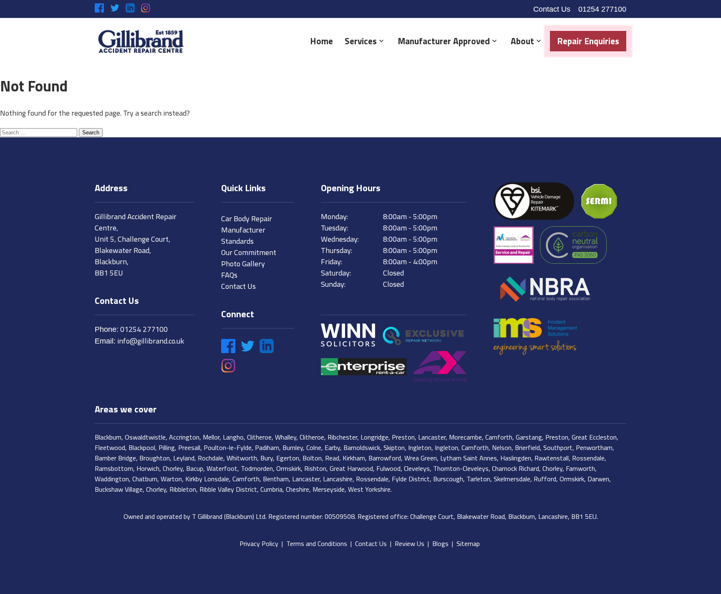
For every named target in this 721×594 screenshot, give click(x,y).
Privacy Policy (258, 543)
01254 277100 (602, 9)
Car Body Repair (246, 218)
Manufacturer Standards (243, 235)
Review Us (409, 543)
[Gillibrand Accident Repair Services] (141, 41)
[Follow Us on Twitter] (114, 8)
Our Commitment (248, 252)
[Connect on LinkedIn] (130, 8)
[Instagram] (145, 8)
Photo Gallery (243, 263)
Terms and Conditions (316, 543)
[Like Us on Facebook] (99, 8)
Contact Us (551, 9)
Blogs (440, 543)
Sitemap (468, 543)
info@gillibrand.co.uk (150, 340)
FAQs (229, 275)
